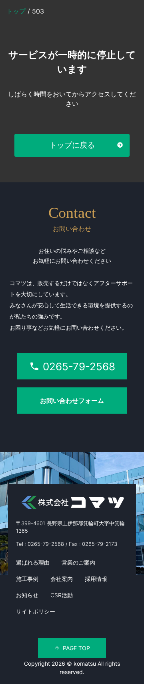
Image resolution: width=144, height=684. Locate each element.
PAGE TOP (76, 648)
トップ (17, 11)
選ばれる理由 (33, 562)
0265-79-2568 (79, 366)
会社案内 (61, 578)
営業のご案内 (78, 562)
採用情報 (96, 578)
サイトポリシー (35, 611)
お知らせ (27, 595)
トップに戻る (72, 145)
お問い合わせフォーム (72, 401)
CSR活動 (61, 595)
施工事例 (27, 578)
